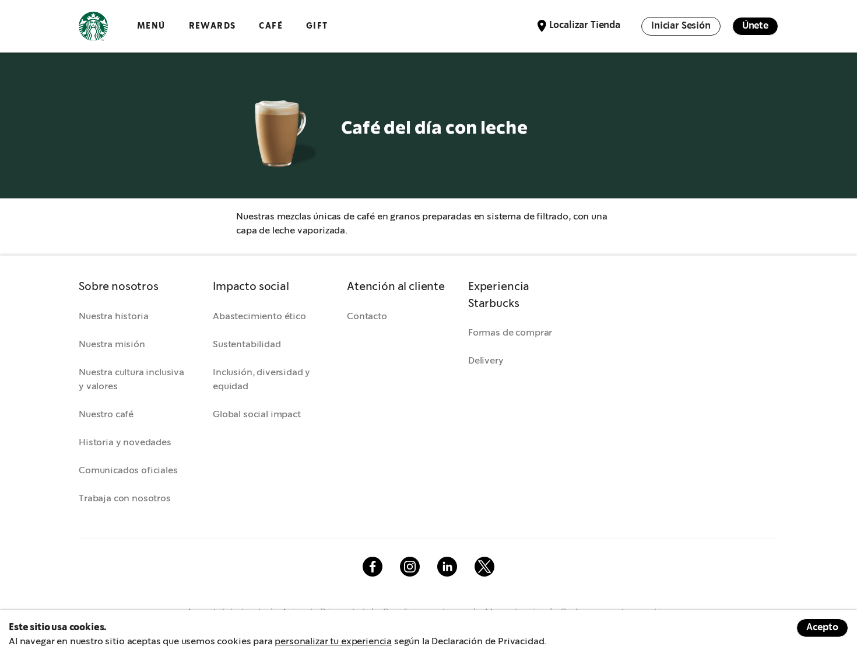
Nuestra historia (113, 316)
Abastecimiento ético (259, 316)
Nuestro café (106, 414)
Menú (151, 26)
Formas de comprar (510, 333)
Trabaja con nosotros (125, 498)
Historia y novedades (125, 442)
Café (271, 26)
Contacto (367, 316)
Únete (755, 26)
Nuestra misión (112, 344)
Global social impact (257, 414)
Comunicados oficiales (128, 470)
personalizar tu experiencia (333, 641)
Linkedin (447, 567)
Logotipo (93, 26)
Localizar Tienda (584, 25)
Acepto (822, 627)
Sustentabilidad (247, 344)
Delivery (486, 361)
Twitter (484, 567)
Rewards (212, 26)
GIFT (317, 26)
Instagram (410, 567)
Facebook (372, 567)
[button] (134, 287)
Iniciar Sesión (681, 26)
